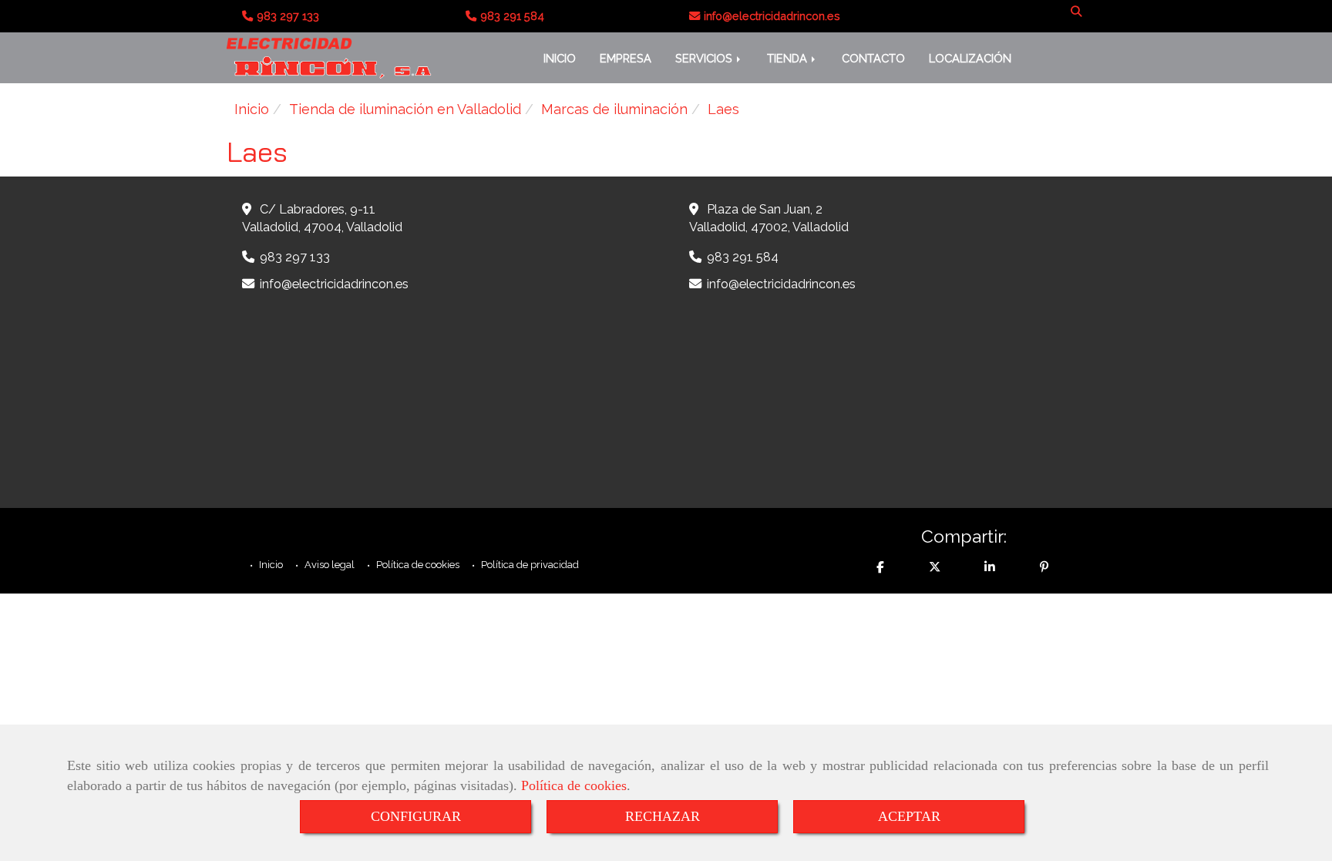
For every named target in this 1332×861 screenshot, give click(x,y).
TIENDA (788, 58)
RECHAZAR (662, 816)
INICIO (559, 58)
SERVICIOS (705, 58)
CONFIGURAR (416, 816)
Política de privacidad (529, 564)
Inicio (270, 564)
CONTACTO (873, 58)
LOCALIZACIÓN (970, 58)
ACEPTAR (909, 816)
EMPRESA (625, 58)
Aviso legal (328, 564)
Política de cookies (574, 785)
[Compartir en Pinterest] (1044, 567)
